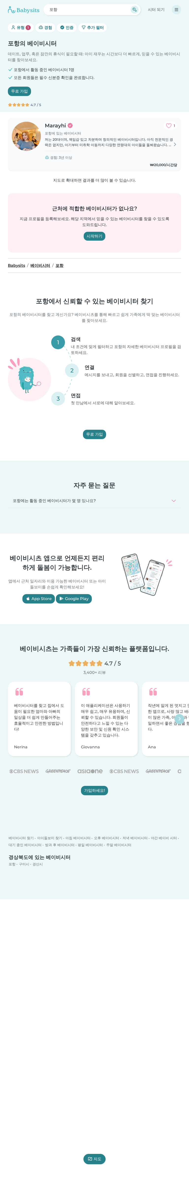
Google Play (76, 598)
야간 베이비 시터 (164, 838)
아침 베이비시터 (78, 838)
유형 (22, 27)
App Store (41, 598)
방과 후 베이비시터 (60, 845)
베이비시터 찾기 (21, 838)
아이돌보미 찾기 (49, 838)
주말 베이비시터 (118, 845)
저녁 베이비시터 (135, 838)
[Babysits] (23, 9)
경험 (47, 27)
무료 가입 (19, 91)
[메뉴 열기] (176, 9)
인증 (69, 27)
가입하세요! (94, 790)
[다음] (179, 719)
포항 (12, 864)
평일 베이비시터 (90, 845)
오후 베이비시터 (106, 838)
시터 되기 (156, 9)
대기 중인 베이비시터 (25, 845)
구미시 (24, 864)
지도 (97, 1159)
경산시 (37, 864)
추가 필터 (95, 27)
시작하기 (94, 236)
